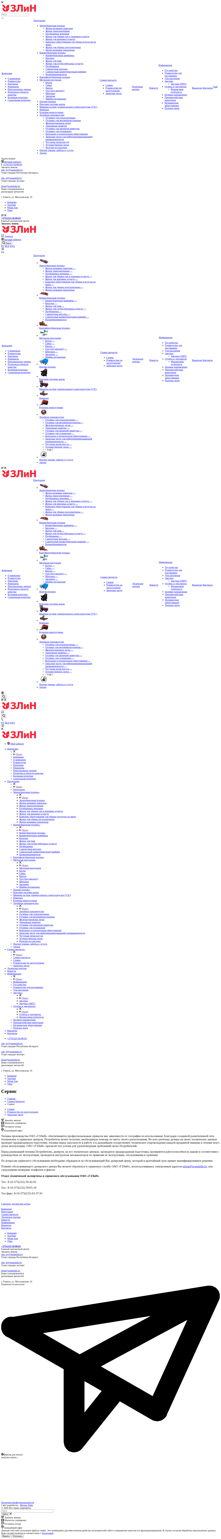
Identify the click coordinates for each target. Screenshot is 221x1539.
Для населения (172, 78)
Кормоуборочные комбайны (60, 55)
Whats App (12, 207)
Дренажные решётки (56, 126)
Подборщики (52, 66)
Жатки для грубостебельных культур (64, 63)
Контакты (208, 88)
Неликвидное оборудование (172, 104)
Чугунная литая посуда (57, 142)
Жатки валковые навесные (59, 28)
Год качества (171, 70)
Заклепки (50, 96)
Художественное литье (57, 145)
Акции (43, 153)
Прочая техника (48, 101)
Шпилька (50, 93)
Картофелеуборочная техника (55, 77)
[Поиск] (2, 18)
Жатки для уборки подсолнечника (63, 47)
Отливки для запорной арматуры (63, 128)
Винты (49, 88)
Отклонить (18, 1536)
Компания (7, 73)
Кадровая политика (18, 97)
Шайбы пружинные (56, 99)
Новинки (44, 109)
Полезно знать (172, 108)
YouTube (11, 205)
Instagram (12, 202)
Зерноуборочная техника (52, 25)
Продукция (39, 20)
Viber (9, 210)
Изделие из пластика (56, 147)
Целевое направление (176, 94)
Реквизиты (13, 86)
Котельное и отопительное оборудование (67, 134)
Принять (6, 1536)
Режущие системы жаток (52, 104)
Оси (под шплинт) (55, 90)
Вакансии (197, 88)
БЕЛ (7, 246)
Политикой (47, 1533)
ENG (12, 246)
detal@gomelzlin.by (10, 186)
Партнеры (13, 84)
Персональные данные (19, 89)
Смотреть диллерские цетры (15, 1204)
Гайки (49, 85)
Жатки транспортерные (58, 31)
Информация (165, 65)
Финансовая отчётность (177, 90)
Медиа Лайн (26, 1505)
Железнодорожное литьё (58, 123)
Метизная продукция (50, 80)
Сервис (109, 85)
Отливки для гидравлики (59, 131)
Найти (5, 1514)
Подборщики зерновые (57, 34)
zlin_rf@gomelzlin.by (11, 178)
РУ (2, 246)
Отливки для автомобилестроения (63, 120)
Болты (49, 82)
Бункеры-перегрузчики (51, 112)
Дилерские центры (137, 88)
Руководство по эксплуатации (114, 89)
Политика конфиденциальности (17, 1502)
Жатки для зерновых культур (60, 39)
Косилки (50, 58)
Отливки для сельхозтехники (60, 117)
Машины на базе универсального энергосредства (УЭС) (68, 107)
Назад (19, 754)
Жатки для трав (53, 61)
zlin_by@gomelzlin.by (12, 170)
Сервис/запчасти (108, 80)
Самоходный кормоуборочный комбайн (66, 71)
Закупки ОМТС (179, 84)
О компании (14, 78)
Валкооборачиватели (56, 74)
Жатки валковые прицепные (60, 50)
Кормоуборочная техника (53, 52)
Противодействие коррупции (174, 98)
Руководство (14, 81)
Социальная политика (19, 100)
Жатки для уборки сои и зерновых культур (67, 36)
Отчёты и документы (175, 86)
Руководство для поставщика (173, 74)
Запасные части (114, 93)
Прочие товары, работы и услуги (57, 150)
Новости (153, 88)
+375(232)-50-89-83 (12, 164)
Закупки (169, 81)
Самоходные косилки (57, 69)
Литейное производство (52, 115)
